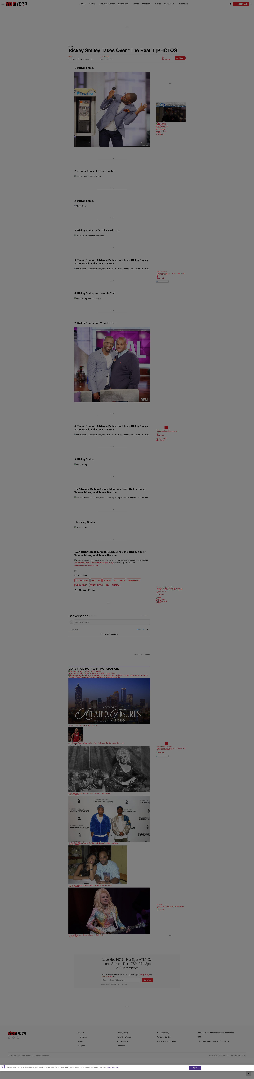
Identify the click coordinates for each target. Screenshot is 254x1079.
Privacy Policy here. (113, 1067)
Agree (195, 1068)
